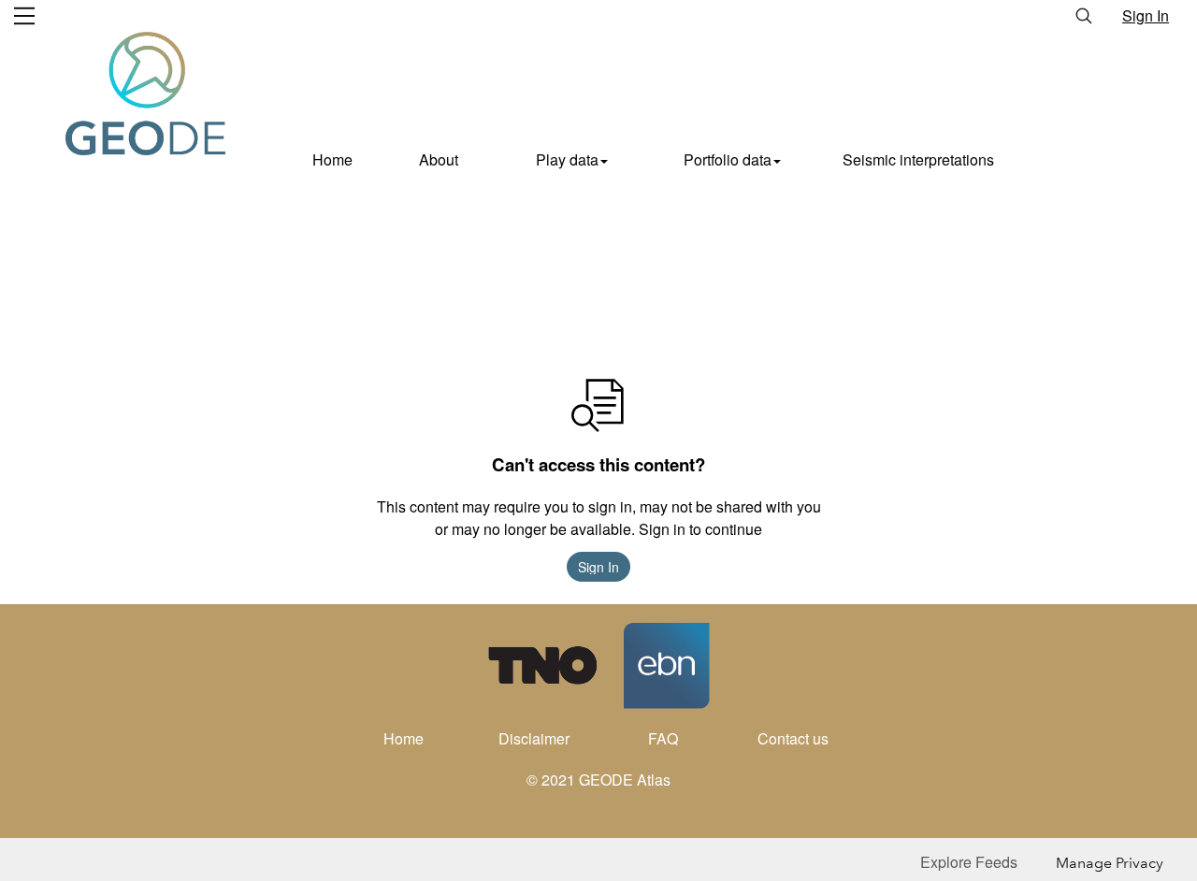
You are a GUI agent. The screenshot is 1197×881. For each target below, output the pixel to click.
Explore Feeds (968, 862)
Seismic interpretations (918, 159)
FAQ (663, 738)
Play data (567, 159)
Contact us (793, 738)
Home (332, 159)
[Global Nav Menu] (24, 16)
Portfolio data (728, 159)
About (438, 159)
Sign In (1145, 15)
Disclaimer (534, 738)
